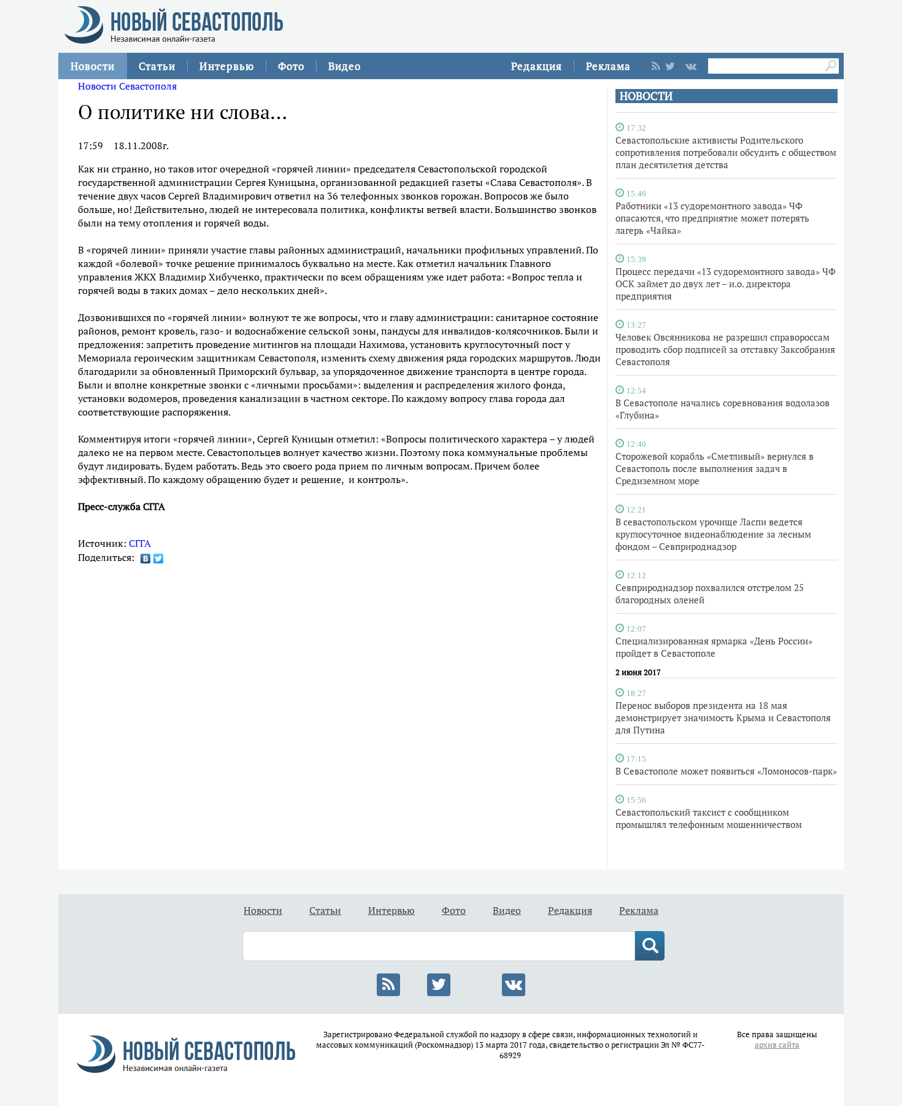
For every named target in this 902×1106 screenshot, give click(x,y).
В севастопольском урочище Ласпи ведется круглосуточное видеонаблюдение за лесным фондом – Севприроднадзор (713, 534)
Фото (291, 66)
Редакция (536, 66)
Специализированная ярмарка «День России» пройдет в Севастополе (713, 647)
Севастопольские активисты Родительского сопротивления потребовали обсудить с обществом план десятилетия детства (725, 152)
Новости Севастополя (127, 86)
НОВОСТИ (646, 96)
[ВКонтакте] (145, 559)
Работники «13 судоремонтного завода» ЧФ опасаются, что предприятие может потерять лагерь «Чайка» (712, 217)
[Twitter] (158, 559)
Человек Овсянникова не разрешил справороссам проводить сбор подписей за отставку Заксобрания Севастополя (725, 349)
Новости (93, 66)
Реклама (608, 66)
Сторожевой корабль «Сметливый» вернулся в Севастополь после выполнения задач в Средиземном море (714, 468)
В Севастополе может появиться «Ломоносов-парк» (726, 771)
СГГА (140, 543)
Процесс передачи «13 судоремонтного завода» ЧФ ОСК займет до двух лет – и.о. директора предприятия (725, 283)
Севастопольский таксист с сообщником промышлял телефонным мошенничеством (708, 818)
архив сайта (777, 1045)
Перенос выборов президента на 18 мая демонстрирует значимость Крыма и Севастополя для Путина (723, 717)
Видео (344, 66)
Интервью (226, 66)
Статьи (157, 66)
